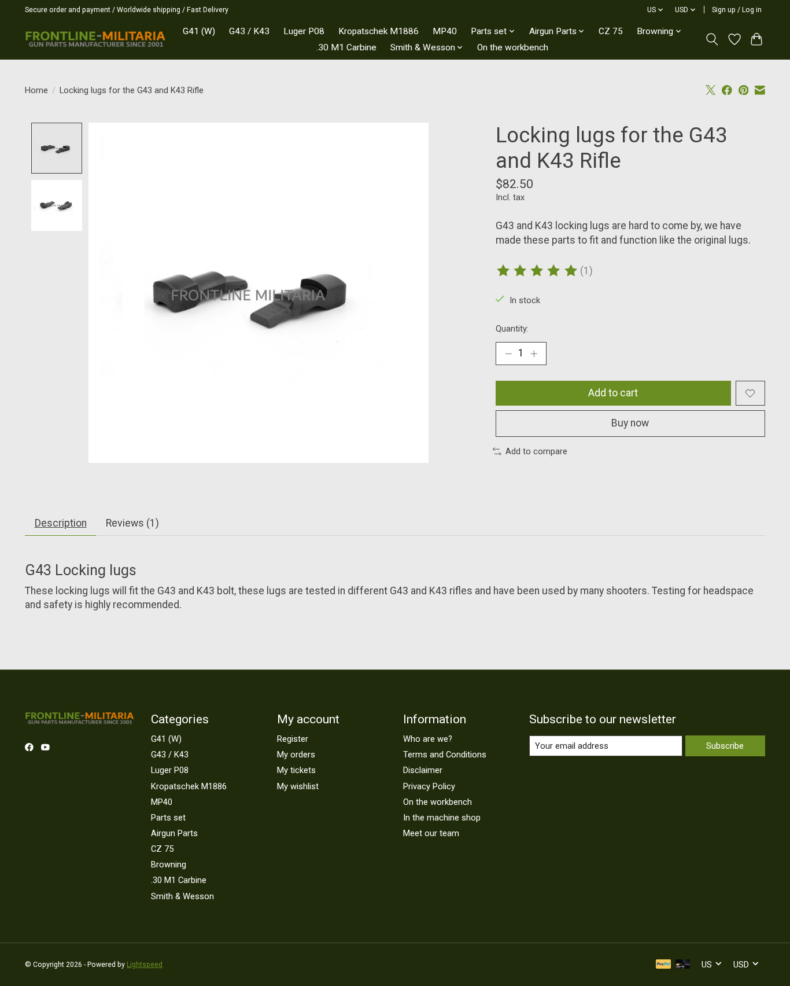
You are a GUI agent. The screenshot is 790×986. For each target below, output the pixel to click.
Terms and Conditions (444, 754)
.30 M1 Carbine (346, 47)
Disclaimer (422, 770)
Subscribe (725, 746)
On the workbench (512, 47)
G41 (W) (199, 31)
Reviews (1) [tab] (132, 523)
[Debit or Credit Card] (683, 964)
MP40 (445, 31)
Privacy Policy (429, 786)
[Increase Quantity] (534, 353)
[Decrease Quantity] (508, 353)
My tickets (296, 770)
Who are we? (427, 739)
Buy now (630, 423)
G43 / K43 (249, 31)
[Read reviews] (538, 270)
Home (36, 90)
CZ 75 (611, 31)
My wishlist (298, 786)
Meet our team (431, 833)
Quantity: (512, 328)
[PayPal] (663, 964)
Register (292, 739)
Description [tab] (61, 523)
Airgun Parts (174, 833)
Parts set (168, 817)
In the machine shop (442, 817)
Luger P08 (303, 31)
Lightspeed (145, 965)
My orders (296, 754)
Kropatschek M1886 (378, 31)
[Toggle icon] (712, 39)
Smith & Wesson (182, 896)
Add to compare (536, 451)
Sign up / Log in (737, 10)
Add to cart (613, 393)
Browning (168, 864)
